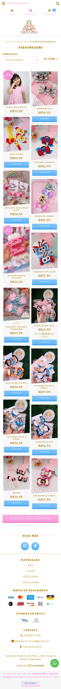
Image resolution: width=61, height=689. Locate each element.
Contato (30, 570)
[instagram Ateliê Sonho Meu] (25, 546)
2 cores (16, 323)
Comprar (44, 119)
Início (8, 41)
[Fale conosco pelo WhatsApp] (54, 663)
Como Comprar (30, 582)
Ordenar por (10, 54)
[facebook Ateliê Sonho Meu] (35, 546)
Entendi (30, 683)
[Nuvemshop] (30, 666)
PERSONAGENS (20, 41)
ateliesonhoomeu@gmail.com (32, 641)
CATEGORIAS (30, 576)
